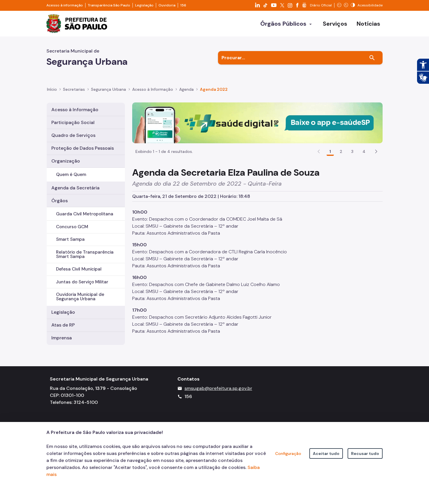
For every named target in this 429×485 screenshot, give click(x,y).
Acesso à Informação (152, 89)
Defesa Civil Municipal (79, 269)
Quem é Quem (71, 174)
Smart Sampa (70, 239)
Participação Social (73, 122)
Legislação (144, 5)
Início (52, 89)
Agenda (186, 89)
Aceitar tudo (326, 453)
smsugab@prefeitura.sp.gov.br (218, 388)
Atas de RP (63, 325)
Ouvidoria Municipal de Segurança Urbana (80, 297)
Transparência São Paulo (109, 5)
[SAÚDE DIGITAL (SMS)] (257, 122)
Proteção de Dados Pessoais (82, 148)
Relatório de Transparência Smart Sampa (85, 254)
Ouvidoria (166, 5)
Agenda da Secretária (75, 188)
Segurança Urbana (108, 89)
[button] (376, 151)
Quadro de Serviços (73, 135)
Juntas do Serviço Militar (82, 282)
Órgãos (59, 201)
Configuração (288, 453)
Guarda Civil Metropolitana (84, 214)
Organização (65, 161)
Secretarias (74, 89)
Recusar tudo (365, 453)
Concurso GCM (72, 227)
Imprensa (61, 338)
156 (183, 5)
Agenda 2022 (214, 89)
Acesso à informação (64, 5)
